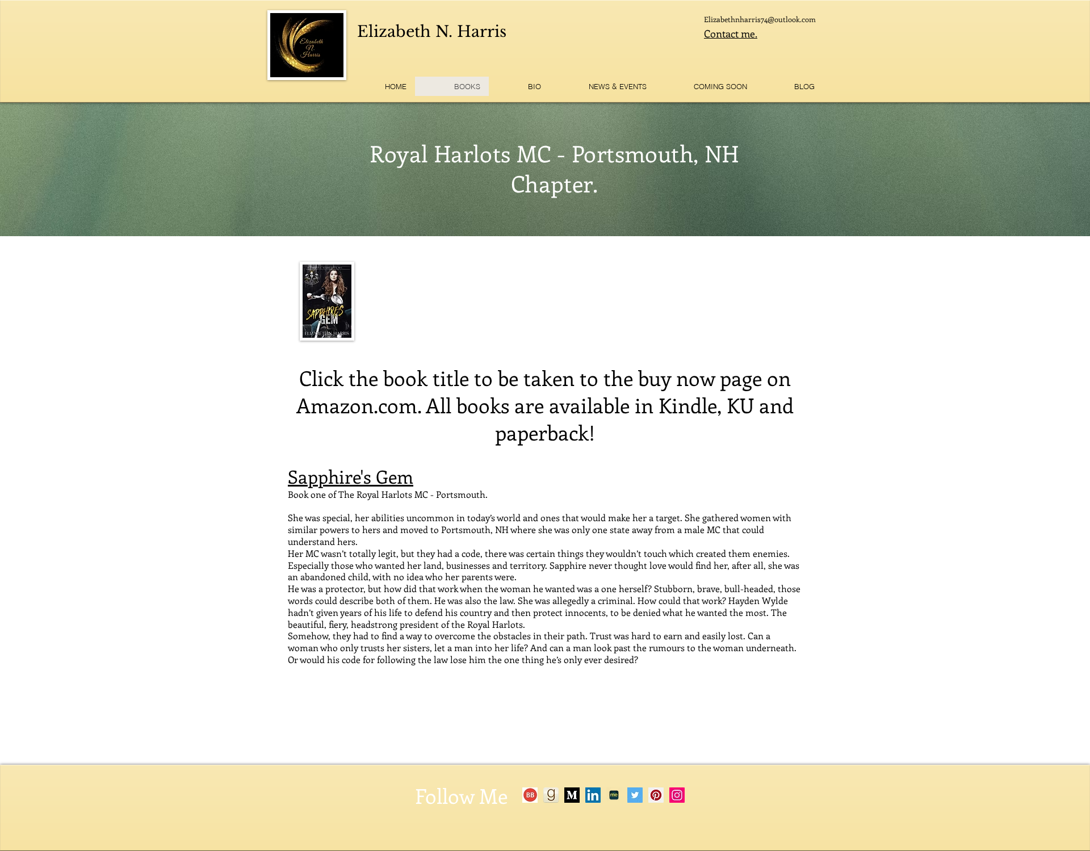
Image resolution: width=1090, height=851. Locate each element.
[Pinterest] (656, 795)
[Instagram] (677, 795)
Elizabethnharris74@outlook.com (760, 19)
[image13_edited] (530, 795)
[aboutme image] (614, 795)
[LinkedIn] (593, 795)
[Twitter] (635, 795)
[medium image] (572, 795)
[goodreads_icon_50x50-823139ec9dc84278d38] (551, 795)
